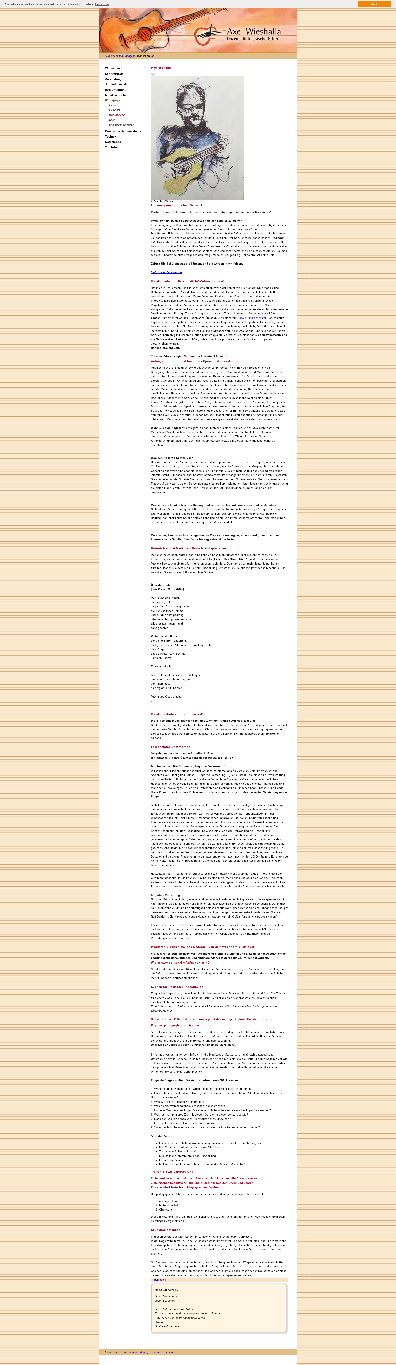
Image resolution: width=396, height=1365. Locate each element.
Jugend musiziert (117, 84)
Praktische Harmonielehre (123, 131)
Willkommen (113, 68)
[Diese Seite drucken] (153, 73)
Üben (112, 120)
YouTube (111, 147)
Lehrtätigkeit (114, 73)
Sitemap (169, 1352)
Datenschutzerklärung (135, 1352)
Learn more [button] (102, 4)
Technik (110, 136)
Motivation (115, 110)
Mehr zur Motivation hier (166, 272)
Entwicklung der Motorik (252, 317)
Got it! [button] (374, 4)
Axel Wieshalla (114, 56)
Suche (156, 1352)
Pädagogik (130, 56)
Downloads (113, 142)
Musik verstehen (116, 95)
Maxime (113, 105)
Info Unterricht (115, 89)
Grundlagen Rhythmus (121, 125)
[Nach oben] (159, 1279)
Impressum (111, 1352)
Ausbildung (113, 79)
